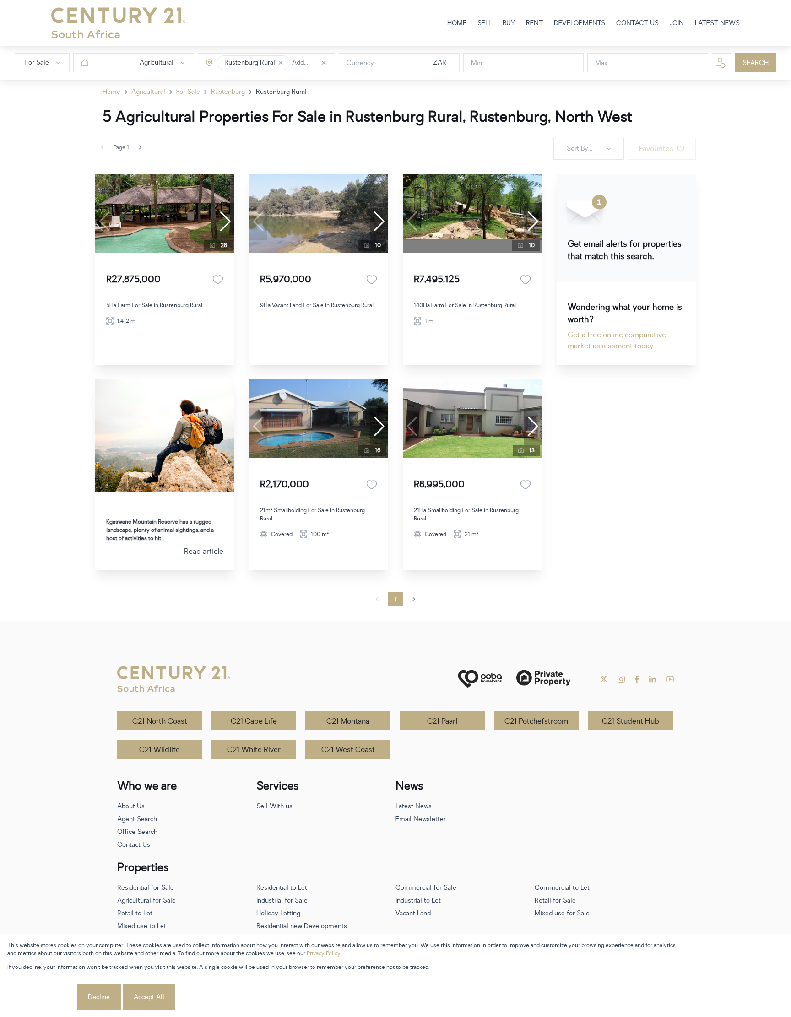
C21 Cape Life (254, 721)
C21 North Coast (159, 721)
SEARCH (755, 63)
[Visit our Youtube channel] (670, 679)
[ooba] (480, 679)
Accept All (149, 997)
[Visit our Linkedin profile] (652, 679)
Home (111, 91)
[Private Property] (543, 679)
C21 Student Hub (630, 721)
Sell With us (274, 806)
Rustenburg (228, 91)
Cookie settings (41, 997)
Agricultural (148, 91)
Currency (360, 63)
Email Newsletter (421, 819)
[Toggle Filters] (721, 62)
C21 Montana (347, 721)
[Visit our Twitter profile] (603, 679)
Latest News (414, 806)
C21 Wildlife (159, 750)
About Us (131, 806)
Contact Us (133, 844)
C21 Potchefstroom (536, 721)
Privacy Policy (324, 953)
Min (476, 63)
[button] (280, 62)
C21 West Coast (348, 750)
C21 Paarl (442, 721)
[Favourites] (217, 279)
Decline (99, 997)
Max (601, 63)
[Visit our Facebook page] (637, 679)
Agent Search (137, 819)
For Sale (188, 91)
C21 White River (254, 750)
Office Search (137, 832)
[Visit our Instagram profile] (621, 679)
